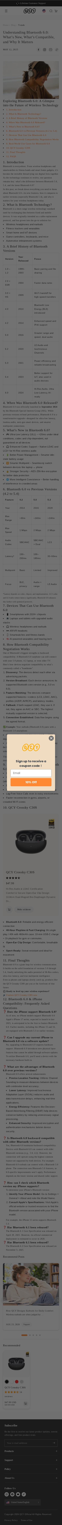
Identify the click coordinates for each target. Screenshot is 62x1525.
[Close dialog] (51, 738)
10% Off (31, 782)
